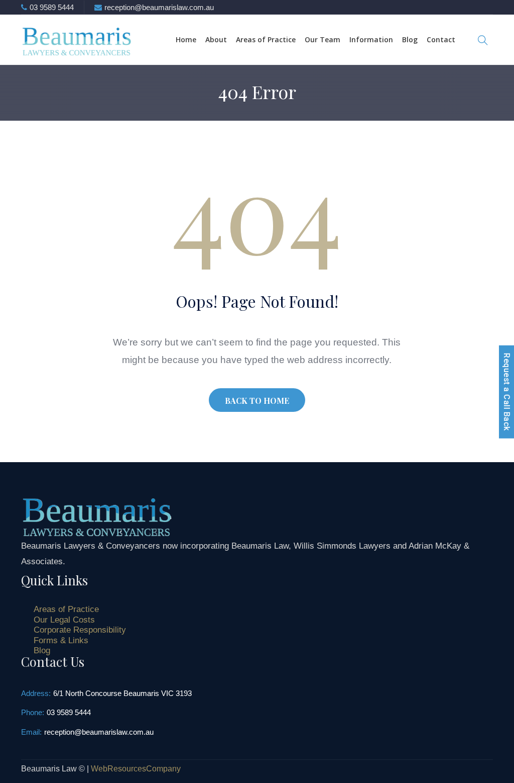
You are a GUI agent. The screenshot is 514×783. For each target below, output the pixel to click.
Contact (441, 39)
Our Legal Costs (64, 620)
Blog (410, 39)
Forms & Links (61, 640)
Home (186, 39)
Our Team (322, 39)
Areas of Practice (266, 39)
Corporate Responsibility (80, 630)
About (216, 39)
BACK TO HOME (257, 400)
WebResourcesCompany (136, 768)
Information (371, 39)
